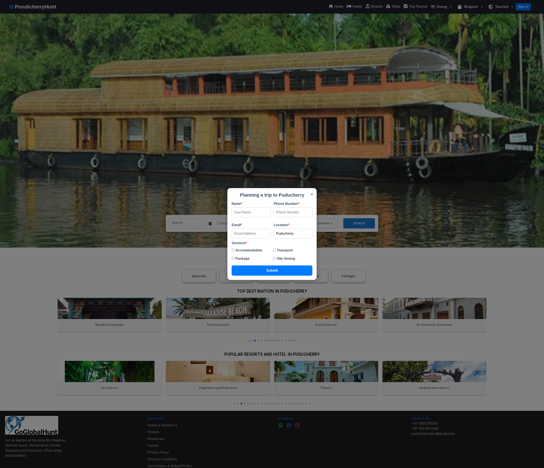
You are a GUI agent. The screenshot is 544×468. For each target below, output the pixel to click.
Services (239, 243)
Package (242, 258)
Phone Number (286, 204)
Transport (285, 250)
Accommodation (248, 250)
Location (281, 225)
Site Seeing (286, 258)
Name (237, 204)
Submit (272, 270)
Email (237, 225)
